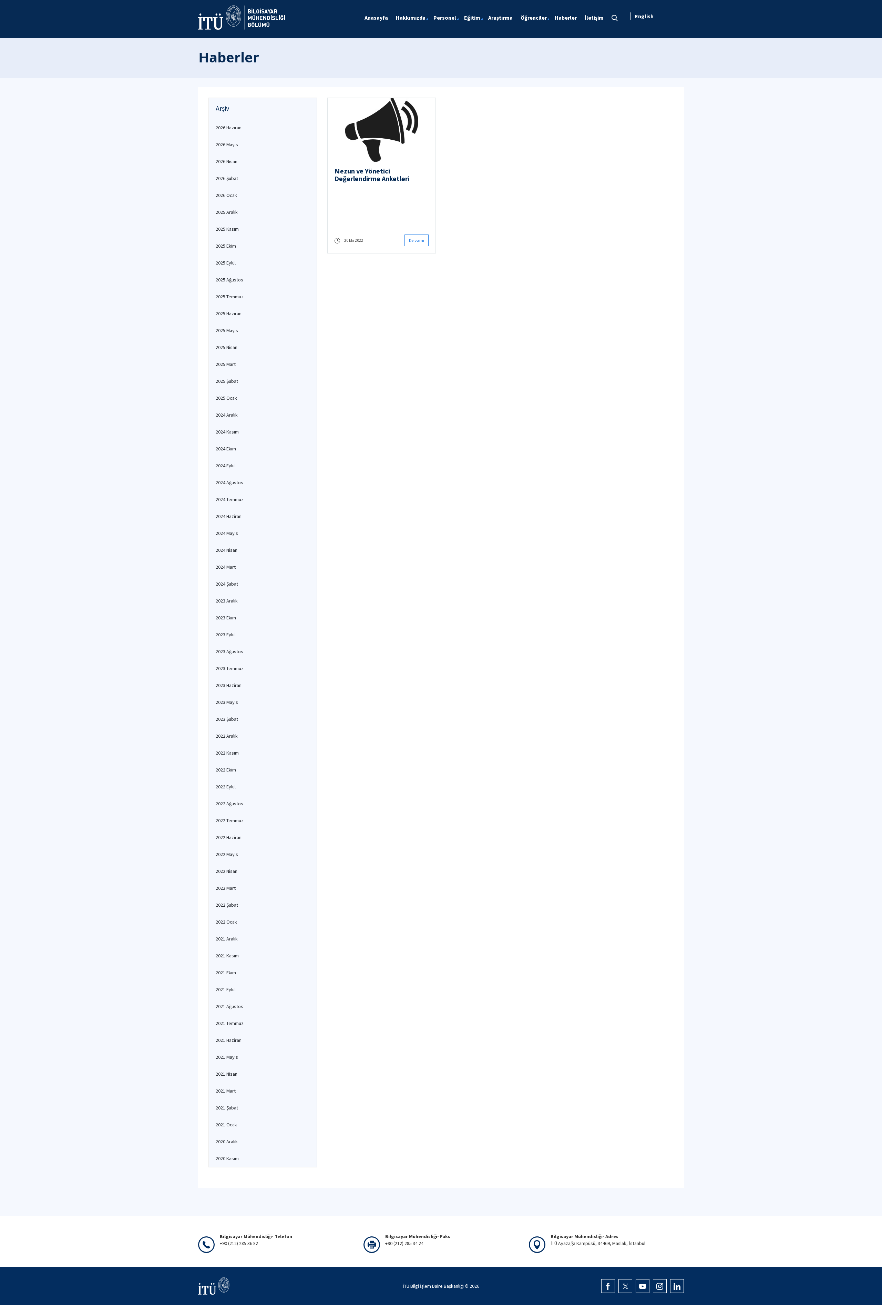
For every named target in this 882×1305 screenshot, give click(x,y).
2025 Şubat (227, 381)
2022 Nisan (226, 871)
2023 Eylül (226, 634)
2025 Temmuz (230, 296)
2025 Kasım (227, 229)
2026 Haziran (229, 127)
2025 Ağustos (229, 280)
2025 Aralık (227, 212)
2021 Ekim (226, 972)
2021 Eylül (226, 989)
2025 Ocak (226, 398)
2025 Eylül (226, 263)
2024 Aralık (227, 415)
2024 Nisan (226, 550)
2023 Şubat (227, 719)
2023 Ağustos (229, 651)
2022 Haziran (229, 837)
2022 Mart (226, 888)
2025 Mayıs (227, 330)
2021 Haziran (229, 1040)
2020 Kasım (227, 1158)
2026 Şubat (227, 178)
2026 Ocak (226, 195)
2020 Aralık (227, 1141)
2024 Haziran (229, 516)
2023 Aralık (227, 601)
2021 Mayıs (227, 1057)
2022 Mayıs (227, 854)
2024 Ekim (226, 449)
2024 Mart (226, 567)
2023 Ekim (226, 618)
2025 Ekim (226, 246)
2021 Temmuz (230, 1023)
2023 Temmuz (230, 668)
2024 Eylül (226, 465)
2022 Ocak (226, 922)
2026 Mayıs (227, 144)
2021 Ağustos (229, 1006)
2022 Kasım (227, 753)
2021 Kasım (227, 956)
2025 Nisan (226, 347)
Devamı (416, 240)
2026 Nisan (226, 161)
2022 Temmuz (230, 820)
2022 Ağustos (229, 803)
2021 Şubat (227, 1108)
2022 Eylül (226, 787)
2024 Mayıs (227, 533)
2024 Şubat (227, 584)
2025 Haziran (229, 313)
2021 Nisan (226, 1074)
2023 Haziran (229, 685)
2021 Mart (226, 1091)
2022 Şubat (227, 905)
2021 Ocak (226, 1125)
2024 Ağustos (229, 482)
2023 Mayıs (227, 702)
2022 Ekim (226, 770)
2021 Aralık (227, 939)
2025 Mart (226, 364)
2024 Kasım (227, 432)
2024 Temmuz (230, 499)
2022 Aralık (227, 736)
